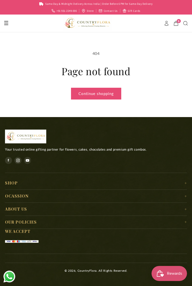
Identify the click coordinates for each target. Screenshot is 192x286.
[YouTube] (27, 160)
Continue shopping (96, 93)
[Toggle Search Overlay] (185, 23)
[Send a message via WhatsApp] (9, 276)
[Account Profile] (166, 23)
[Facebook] (8, 160)
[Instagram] (18, 160)
